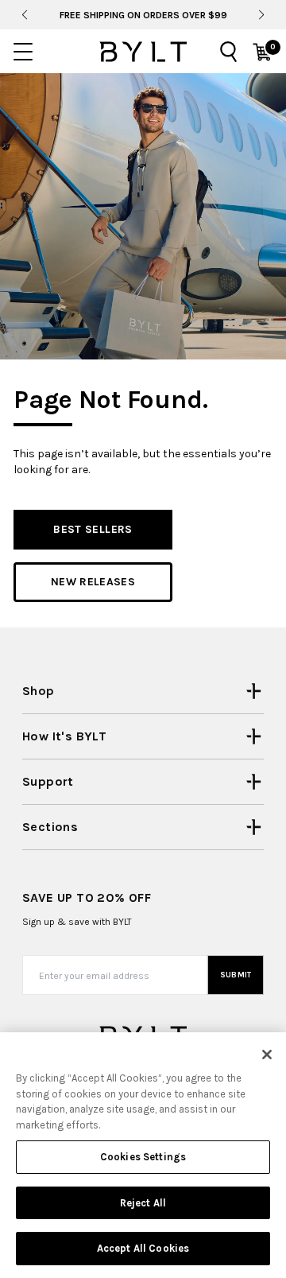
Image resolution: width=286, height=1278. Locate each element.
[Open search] (228, 51)
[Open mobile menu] (23, 51)
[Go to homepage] (143, 52)
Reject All (143, 1203)
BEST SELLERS (92, 529)
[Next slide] (262, 15)
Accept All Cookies (143, 1248)
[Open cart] (262, 51)
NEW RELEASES (93, 582)
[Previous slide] (24, 15)
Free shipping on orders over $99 (143, 15)
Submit (236, 975)
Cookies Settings (143, 1157)
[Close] (266, 1054)
